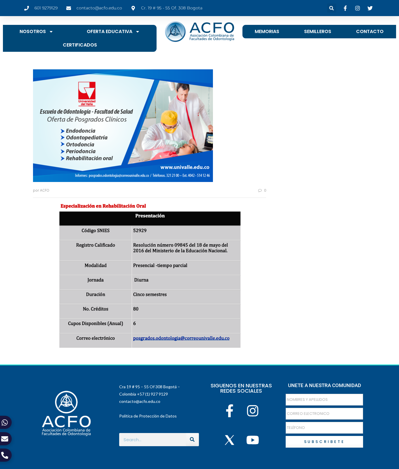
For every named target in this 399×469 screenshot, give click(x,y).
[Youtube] (252, 439)
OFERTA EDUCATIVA (109, 31)
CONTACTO (370, 31)
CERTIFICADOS (80, 45)
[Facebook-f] (229, 410)
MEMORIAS (267, 31)
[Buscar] (192, 439)
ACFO (44, 190)
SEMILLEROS (317, 31)
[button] (331, 8)
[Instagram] (252, 410)
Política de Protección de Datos (148, 415)
